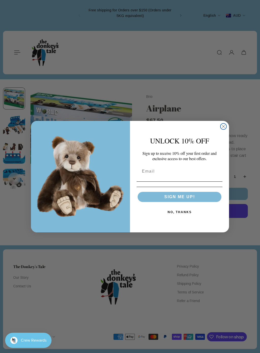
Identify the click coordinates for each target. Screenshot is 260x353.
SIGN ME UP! (179, 197)
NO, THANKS (180, 212)
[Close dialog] (223, 126)
